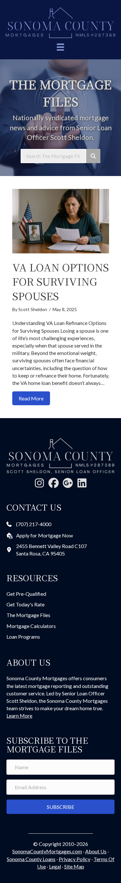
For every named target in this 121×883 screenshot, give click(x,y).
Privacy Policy (74, 859)
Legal (55, 866)
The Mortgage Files (28, 615)
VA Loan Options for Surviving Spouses (60, 281)
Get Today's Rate (25, 604)
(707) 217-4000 (33, 524)
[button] (39, 482)
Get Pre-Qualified (26, 594)
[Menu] (60, 47)
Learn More (19, 715)
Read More (34, 398)
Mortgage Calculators (31, 626)
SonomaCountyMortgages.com (47, 851)
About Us (95, 851)
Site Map (74, 866)
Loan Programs (23, 636)
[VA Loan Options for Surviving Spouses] (60, 220)
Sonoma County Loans (31, 859)
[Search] (93, 156)
